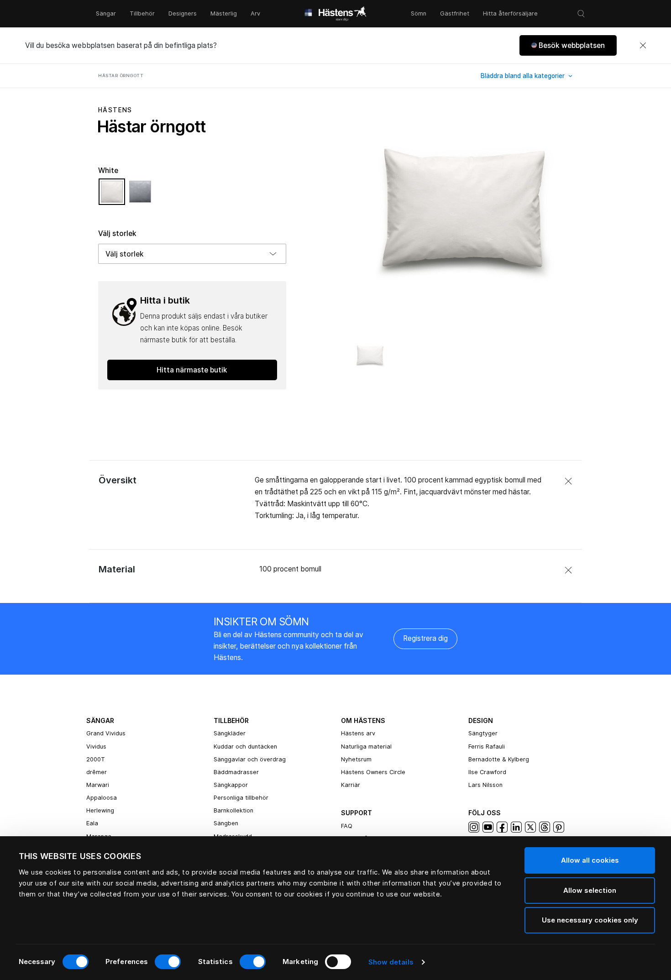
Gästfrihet (454, 13)
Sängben (226, 823)
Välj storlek (117, 233)
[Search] (581, 13)
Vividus (96, 746)
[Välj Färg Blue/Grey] (140, 196)
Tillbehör (142, 13)
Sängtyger (483, 733)
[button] (568, 45)
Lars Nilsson (485, 784)
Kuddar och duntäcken (245, 746)
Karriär (350, 784)
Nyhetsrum (356, 759)
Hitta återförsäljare (510, 13)
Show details (391, 962)
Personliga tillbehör (241, 797)
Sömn (418, 13)
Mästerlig (223, 13)
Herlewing (100, 810)
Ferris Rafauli (486, 746)
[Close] (643, 45)
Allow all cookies (590, 860)
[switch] (168, 961)
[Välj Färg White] (114, 196)
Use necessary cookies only (590, 920)
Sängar (106, 13)
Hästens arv (358, 733)
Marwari (97, 784)
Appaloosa (101, 797)
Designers (182, 13)
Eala (92, 823)
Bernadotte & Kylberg (498, 759)
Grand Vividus (106, 733)
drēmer (96, 772)
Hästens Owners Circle (373, 772)
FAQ (346, 826)
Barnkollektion (233, 810)
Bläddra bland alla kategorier (523, 75)
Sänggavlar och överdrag (250, 759)
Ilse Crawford (487, 772)
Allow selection (589, 890)
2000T (95, 759)
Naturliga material (366, 746)
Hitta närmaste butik (192, 370)
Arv (255, 13)
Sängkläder (230, 733)
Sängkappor (231, 784)
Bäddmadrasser (236, 772)
